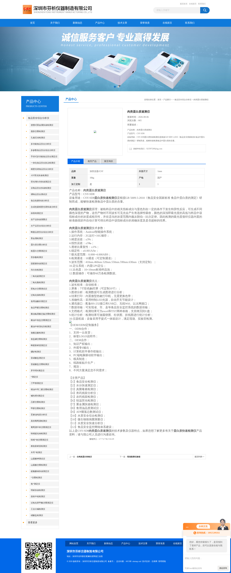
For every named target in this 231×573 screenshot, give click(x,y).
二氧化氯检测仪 (38, 282)
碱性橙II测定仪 (37, 396)
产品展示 (167, 100)
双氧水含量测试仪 (39, 289)
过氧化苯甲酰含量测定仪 (42, 503)
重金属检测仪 (37, 238)
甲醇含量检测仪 (38, 408)
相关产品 (92, 161)
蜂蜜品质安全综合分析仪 (42, 232)
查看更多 (32, 522)
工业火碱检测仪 (38, 509)
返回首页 (183, 4)
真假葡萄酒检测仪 (39, 421)
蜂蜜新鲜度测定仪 (39, 345)
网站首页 (73, 543)
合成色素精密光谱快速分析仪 (44, 207)
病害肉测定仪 (37, 213)
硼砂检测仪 (36, 351)
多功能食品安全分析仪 (41, 144)
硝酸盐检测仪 (37, 515)
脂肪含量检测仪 (38, 131)
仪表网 (154, 561)
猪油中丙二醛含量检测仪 (42, 389)
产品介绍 (75, 161)
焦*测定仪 (35, 484)
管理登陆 (162, 561)
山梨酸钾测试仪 (38, 458)
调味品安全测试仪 (39, 194)
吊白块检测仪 (37, 270)
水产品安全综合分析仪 (41, 226)
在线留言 (193, 4)
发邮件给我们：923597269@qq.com (147, 149)
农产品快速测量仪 (39, 219)
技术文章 (122, 23)
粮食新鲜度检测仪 (39, 446)
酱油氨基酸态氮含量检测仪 (43, 314)
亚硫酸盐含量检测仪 (40, 364)
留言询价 (108, 161)
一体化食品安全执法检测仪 (43, 163)
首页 (32, 23)
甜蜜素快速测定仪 (39, 263)
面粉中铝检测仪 (38, 496)
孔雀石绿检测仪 (38, 137)
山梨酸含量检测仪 (39, 465)
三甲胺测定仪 (37, 383)
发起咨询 (223, 568)
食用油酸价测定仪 (39, 301)
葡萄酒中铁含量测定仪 (41, 427)
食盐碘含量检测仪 (39, 339)
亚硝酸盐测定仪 (38, 358)
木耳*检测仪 (36, 452)
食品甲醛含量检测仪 (40, 307)
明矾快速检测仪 (38, 490)
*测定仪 (34, 377)
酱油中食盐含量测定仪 (41, 320)
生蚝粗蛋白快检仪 (84, 457)
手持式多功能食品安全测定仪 (44, 156)
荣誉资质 (145, 23)
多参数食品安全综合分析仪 (43, 150)
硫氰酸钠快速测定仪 (40, 471)
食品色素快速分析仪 (40, 200)
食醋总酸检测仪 (38, 333)
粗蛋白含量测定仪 (39, 251)
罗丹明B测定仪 (37, 370)
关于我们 (55, 23)
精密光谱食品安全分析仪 (42, 169)
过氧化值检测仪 (38, 295)
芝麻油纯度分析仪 (39, 414)
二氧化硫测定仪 (38, 276)
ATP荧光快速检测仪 (40, 175)
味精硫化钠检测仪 (39, 433)
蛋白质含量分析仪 (39, 244)
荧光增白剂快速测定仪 (41, 182)
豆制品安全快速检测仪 (41, 188)
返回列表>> (199, 457)
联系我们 (202, 4)
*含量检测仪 (36, 477)
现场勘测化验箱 (133, 457)
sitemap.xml (136, 561)
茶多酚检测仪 (37, 257)
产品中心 (100, 23)
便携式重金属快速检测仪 (42, 125)
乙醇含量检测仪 (38, 402)
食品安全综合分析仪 (38, 118)
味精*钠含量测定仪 (39, 440)
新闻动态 (77, 23)
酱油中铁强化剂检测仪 (41, 326)
